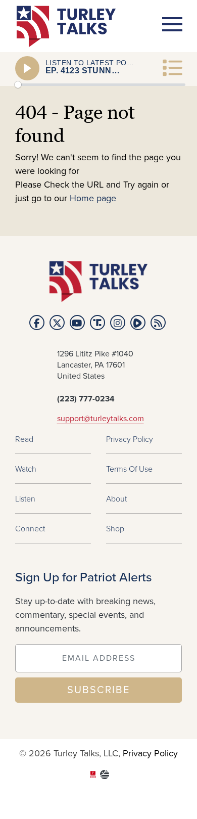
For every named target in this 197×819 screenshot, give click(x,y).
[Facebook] (36, 322)
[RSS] (158, 322)
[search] (164, 104)
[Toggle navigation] (172, 24)
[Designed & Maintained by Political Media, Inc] (92, 775)
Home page (93, 198)
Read (24, 438)
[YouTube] (77, 322)
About (116, 498)
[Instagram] (117, 322)
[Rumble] (137, 322)
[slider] (100, 84)
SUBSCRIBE (98, 690)
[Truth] (97, 322)
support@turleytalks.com (100, 419)
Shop (115, 528)
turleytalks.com (69, 26)
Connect (30, 528)
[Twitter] (57, 322)
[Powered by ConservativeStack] (104, 775)
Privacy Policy (129, 438)
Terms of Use (129, 468)
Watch (25, 468)
